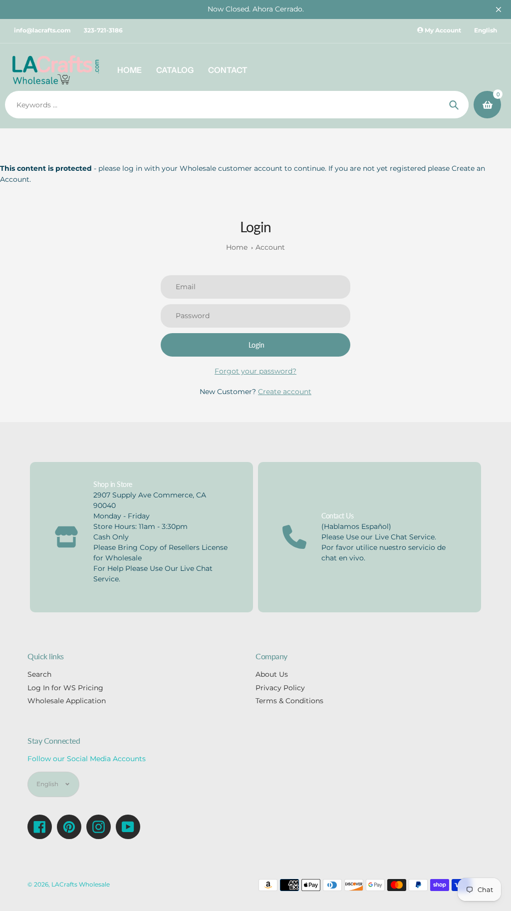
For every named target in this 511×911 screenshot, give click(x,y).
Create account (284, 391)
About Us (272, 674)
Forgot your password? (255, 371)
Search (39, 674)
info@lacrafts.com (42, 30)
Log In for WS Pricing (65, 687)
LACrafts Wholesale (80, 884)
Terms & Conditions (289, 700)
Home (237, 247)
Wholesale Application (66, 700)
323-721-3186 (103, 30)
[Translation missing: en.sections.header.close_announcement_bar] (499, 9)
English (485, 30)
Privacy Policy (280, 687)
